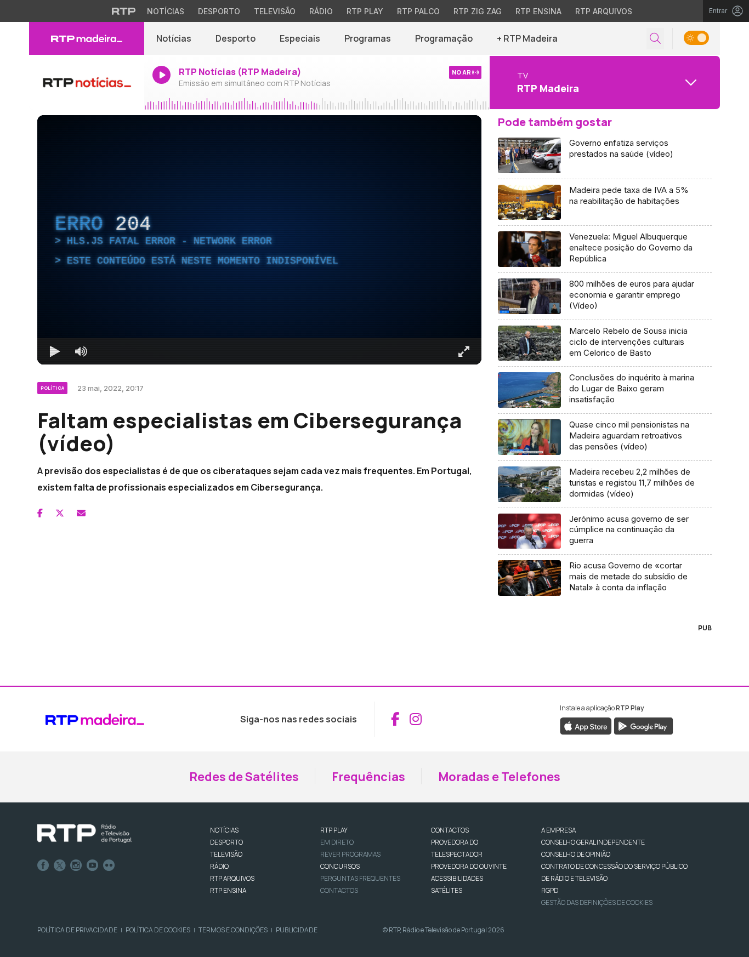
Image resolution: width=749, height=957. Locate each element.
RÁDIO (219, 866)
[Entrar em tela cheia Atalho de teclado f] (464, 351)
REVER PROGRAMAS (350, 854)
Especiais (300, 38)
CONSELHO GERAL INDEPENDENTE (593, 842)
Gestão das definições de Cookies (596, 902)
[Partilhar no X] (59, 513)
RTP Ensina (538, 11)
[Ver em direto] (86, 82)
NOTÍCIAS (224, 830)
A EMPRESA (558, 830)
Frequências (368, 776)
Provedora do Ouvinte (469, 866)
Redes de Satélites (244, 776)
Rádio (321, 11)
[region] (259, 239)
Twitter (60, 865)
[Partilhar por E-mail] (81, 513)
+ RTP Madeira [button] (527, 38)
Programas (367, 38)
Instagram (76, 865)
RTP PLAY (334, 830)
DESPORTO (226, 842)
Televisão (275, 11)
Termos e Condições (233, 930)
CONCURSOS (340, 866)
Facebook (43, 865)
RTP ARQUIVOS (232, 878)
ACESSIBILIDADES (457, 878)
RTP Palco (418, 11)
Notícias (165, 11)
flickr (109, 865)
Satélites (446, 890)
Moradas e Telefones (499, 776)
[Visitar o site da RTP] (124, 11)
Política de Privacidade (77, 930)
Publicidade (296, 930)
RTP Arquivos (603, 11)
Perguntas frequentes (360, 878)
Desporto (219, 11)
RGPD (549, 890)
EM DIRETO (337, 842)
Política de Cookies (158, 930)
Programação (444, 38)
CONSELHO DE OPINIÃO (575, 854)
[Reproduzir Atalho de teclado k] (55, 351)
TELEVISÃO (226, 854)
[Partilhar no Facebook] (40, 513)
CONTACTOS (450, 830)
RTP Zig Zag (477, 11)
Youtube (93, 865)
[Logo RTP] (84, 833)
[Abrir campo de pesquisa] (655, 38)
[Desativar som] (81, 351)
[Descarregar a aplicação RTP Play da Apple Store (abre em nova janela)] (586, 725)
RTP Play (365, 11)
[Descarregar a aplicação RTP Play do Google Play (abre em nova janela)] (643, 725)
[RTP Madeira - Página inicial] (86, 38)
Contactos (339, 890)
